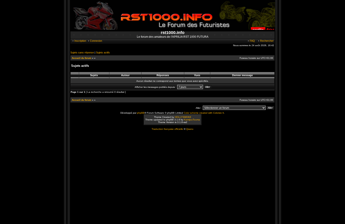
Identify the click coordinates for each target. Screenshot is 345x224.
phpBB (141, 113)
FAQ (252, 40)
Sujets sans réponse (82, 52)
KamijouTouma (192, 119)
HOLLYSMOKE (183, 117)
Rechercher (266, 40)
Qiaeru (189, 129)
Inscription (80, 40)
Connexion (95, 40)
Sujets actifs (103, 52)
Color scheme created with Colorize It (204, 113)
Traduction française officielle (167, 129)
